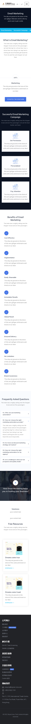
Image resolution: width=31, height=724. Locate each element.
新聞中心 (5, 633)
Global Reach (9, 317)
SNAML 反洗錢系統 (8, 648)
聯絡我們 (5, 636)
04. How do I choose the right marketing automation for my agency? (12, 452)
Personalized (15, 166)
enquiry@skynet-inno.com (13, 687)
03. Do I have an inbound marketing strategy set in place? (14, 444)
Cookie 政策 (6, 678)
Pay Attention (16, 191)
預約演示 (5, 660)
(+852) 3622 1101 (10, 690)
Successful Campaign (21, 30)
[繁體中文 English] (18, 4)
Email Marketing (6, 30)
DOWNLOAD (9, 568)
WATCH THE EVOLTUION (16, 99)
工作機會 (5, 627)
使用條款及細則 (7, 675)
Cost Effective (9, 238)
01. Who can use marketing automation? (11, 413)
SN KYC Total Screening (9, 645)
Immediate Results (11, 297)
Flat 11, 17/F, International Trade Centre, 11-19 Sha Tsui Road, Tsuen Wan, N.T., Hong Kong (15, 699)
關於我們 (5, 624)
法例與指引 (5, 669)
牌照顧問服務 (6, 657)
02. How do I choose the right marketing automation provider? (13, 421)
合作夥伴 (5, 630)
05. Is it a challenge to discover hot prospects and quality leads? (14, 460)
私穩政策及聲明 (7, 672)
